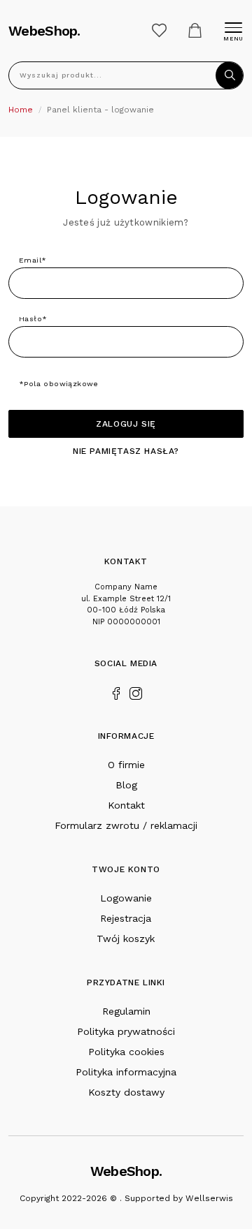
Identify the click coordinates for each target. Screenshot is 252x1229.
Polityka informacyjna (126, 1071)
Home (20, 110)
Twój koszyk (126, 938)
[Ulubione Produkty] (159, 30)
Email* (32, 260)
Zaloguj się (126, 424)
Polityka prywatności (126, 1031)
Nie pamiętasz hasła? (126, 451)
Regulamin (126, 1011)
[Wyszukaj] (230, 75)
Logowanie (126, 898)
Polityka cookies (126, 1051)
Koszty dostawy (126, 1092)
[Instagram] (136, 692)
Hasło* (33, 318)
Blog (126, 784)
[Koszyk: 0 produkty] (195, 30)
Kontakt (126, 805)
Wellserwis (209, 1198)
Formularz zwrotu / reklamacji (126, 825)
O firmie (126, 764)
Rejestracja (125, 918)
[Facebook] (116, 692)
